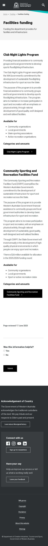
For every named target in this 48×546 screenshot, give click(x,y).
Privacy (22, 517)
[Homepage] (22, 5)
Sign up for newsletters (18, 450)
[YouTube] (19, 443)
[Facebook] (8, 443)
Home (5, 14)
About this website (22, 523)
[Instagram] (13, 443)
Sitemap (22, 529)
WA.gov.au (22, 500)
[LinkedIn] (25, 443)
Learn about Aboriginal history (15, 424)
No (7, 355)
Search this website (41, 3)
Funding (12, 14)
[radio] (4, 350)
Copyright (22, 506)
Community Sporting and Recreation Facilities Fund (22, 293)
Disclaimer (22, 512)
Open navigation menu (2, 3)
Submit (10, 368)
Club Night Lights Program (18, 151)
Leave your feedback (17, 479)
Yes (7, 350)
